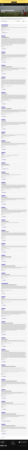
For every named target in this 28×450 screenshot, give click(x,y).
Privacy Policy (13, 444)
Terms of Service (13, 443)
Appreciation (3, 437)
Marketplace (12, 442)
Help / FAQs (12, 441)
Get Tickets (3, 293)
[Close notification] (26, 1)
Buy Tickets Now (14, 2)
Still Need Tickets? (4, 32)
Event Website (4, 89)
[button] (27, 4)
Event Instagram (4, 409)
